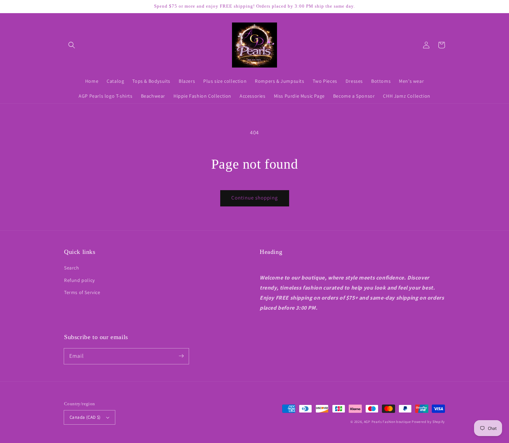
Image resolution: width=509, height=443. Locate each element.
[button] (71, 45)
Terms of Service (82, 292)
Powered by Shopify (428, 421)
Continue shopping (254, 197)
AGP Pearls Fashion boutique (387, 421)
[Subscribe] (181, 356)
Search (71, 268)
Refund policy (79, 280)
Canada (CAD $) (85, 417)
